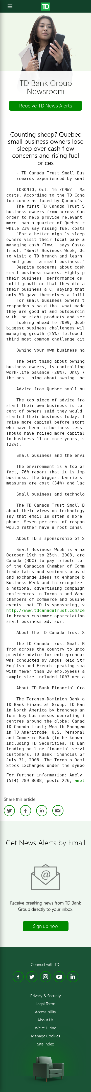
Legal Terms (46, 1004)
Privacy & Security (45, 996)
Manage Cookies (45, 1036)
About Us (45, 1020)
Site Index (45, 1044)
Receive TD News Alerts (45, 105)
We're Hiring (45, 1028)
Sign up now (45, 926)
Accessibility (45, 1012)
